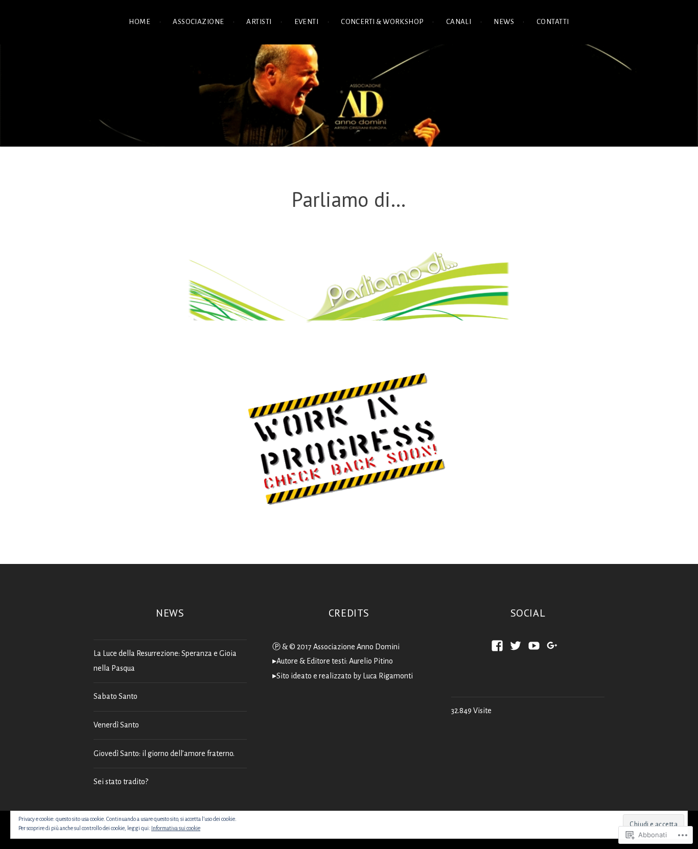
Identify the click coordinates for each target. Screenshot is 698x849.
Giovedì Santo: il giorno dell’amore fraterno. (164, 753)
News (504, 22)
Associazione (198, 22)
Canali (459, 22)
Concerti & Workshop (382, 22)
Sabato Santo (115, 696)
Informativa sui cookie (175, 828)
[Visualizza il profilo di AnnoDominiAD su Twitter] (515, 646)
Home (139, 22)
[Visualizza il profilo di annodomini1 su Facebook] (497, 646)
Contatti (553, 22)
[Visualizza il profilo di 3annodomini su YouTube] (534, 646)
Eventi (306, 22)
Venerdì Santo (116, 725)
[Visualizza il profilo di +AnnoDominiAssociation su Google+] (552, 646)
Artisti (258, 22)
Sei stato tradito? (121, 781)
